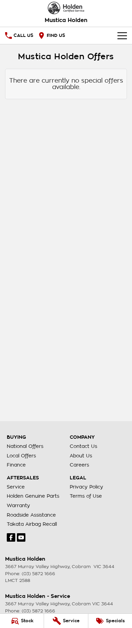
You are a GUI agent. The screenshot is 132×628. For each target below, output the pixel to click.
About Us (81, 455)
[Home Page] (66, 8)
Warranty (18, 505)
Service (16, 486)
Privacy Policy (86, 486)
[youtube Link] (21, 537)
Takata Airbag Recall (32, 524)
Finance (16, 464)
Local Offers (21, 455)
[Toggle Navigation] (122, 35)
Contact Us (83, 446)
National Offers (25, 446)
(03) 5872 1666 (38, 573)
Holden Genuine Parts (33, 496)
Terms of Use (86, 496)
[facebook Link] (11, 537)
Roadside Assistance (31, 515)
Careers (79, 464)
